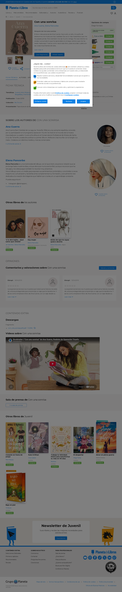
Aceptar (83, 101)
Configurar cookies (40, 101)
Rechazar (69, 101)
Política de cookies (62, 93)
